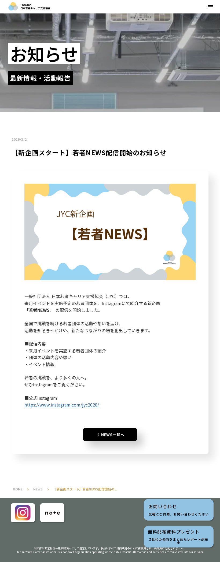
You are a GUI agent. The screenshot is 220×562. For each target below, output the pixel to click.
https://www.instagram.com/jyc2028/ (61, 404)
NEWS (38, 489)
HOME (18, 489)
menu (210, 6)
